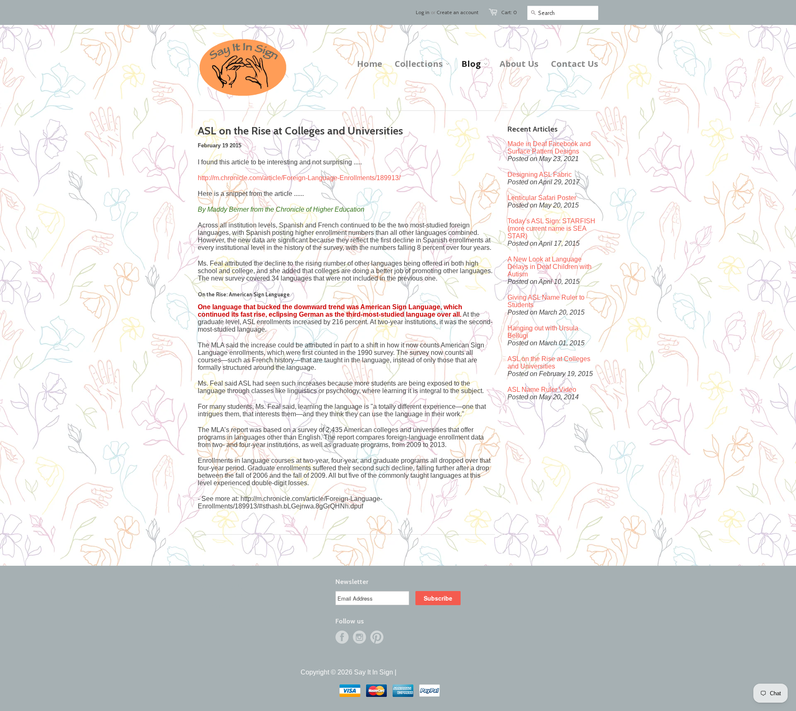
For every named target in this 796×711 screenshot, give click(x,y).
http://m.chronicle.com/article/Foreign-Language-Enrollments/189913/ (299, 177)
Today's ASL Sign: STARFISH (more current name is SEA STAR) (551, 228)
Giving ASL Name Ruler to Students (546, 301)
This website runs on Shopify (440, 672)
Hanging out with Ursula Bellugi (542, 332)
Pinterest (376, 637)
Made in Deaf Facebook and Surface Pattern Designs (549, 147)
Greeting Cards (220, 587)
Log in (423, 12)
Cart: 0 (509, 12)
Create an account (457, 12)
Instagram (359, 637)
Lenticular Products (226, 596)
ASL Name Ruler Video (541, 389)
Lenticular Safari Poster (541, 197)
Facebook (342, 637)
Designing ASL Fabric (539, 174)
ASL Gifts (211, 606)
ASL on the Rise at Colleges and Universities (548, 362)
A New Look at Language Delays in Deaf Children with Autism (549, 267)
